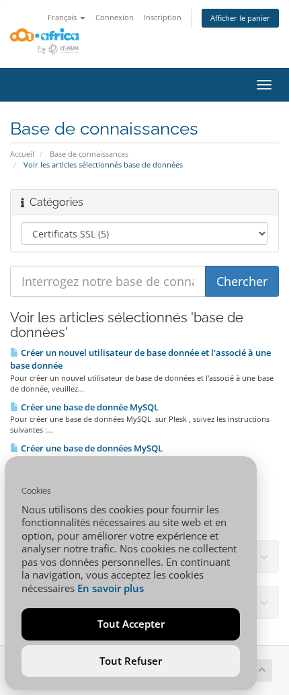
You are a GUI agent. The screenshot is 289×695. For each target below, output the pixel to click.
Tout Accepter (131, 623)
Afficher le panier (240, 18)
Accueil (22, 154)
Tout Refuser (130, 660)
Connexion (114, 17)
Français (63, 17)
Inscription (162, 17)
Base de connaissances (89, 154)
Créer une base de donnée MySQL (89, 407)
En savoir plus (110, 588)
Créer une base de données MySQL (91, 448)
